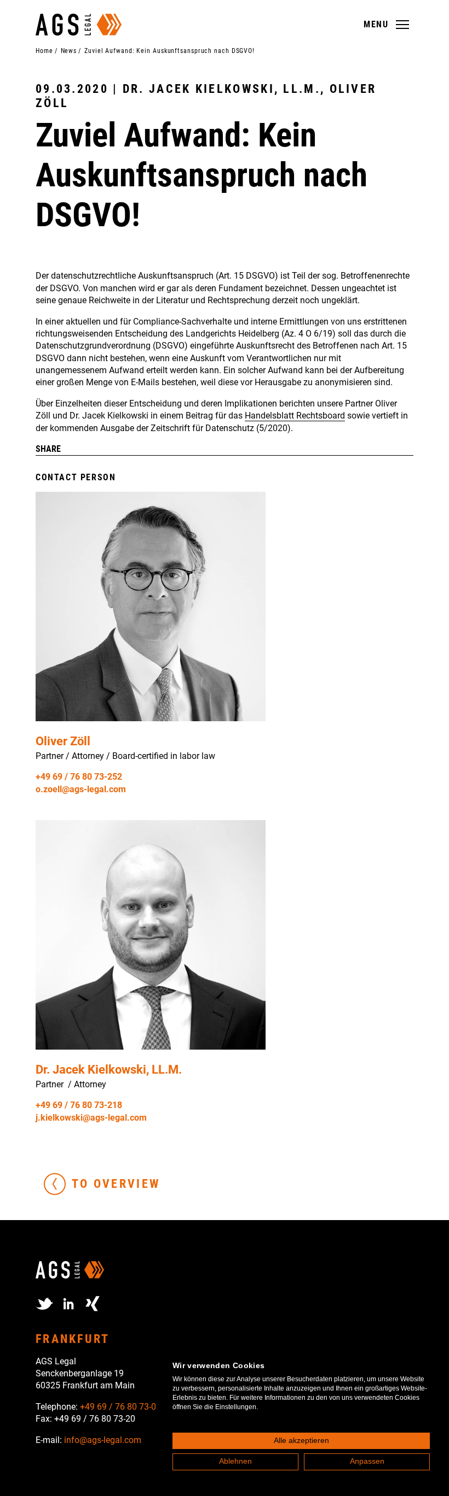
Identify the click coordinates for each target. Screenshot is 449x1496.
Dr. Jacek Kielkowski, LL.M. (109, 1069)
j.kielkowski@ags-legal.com (91, 1117)
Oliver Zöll (63, 741)
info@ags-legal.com (102, 1440)
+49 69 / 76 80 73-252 (79, 776)
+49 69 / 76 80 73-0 (118, 1406)
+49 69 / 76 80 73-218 (79, 1105)
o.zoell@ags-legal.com (81, 789)
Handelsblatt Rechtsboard (295, 415)
